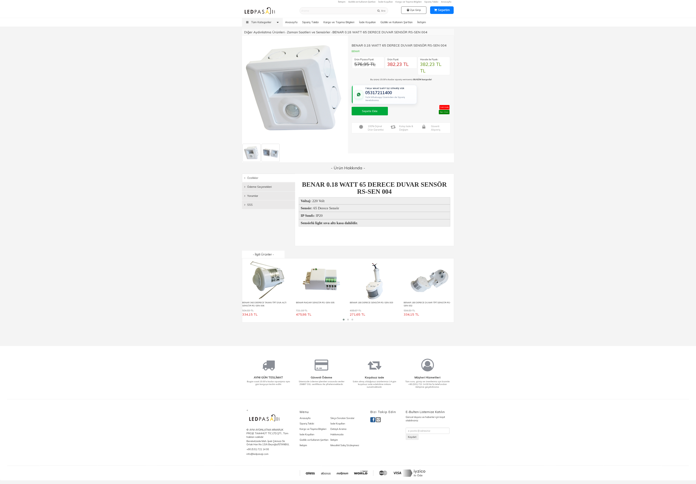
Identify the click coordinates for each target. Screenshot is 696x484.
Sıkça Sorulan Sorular (342, 418)
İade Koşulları (385, 1)
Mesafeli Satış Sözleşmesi (344, 445)
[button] (343, 319)
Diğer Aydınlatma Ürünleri (264, 32)
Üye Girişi (415, 10)
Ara (382, 10)
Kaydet (412, 437)
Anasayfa (446, 1)
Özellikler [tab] (252, 178)
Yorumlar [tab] (252, 196)
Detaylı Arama (338, 429)
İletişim (341, 1)
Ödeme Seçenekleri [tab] (259, 186)
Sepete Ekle (370, 111)
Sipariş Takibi (431, 1)
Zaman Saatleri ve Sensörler (308, 32)
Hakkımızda (336, 434)
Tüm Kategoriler (260, 22)
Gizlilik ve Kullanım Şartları (362, 1)
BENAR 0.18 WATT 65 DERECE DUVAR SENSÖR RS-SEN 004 (379, 32)
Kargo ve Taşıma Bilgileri (408, 1)
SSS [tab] (249, 204)
